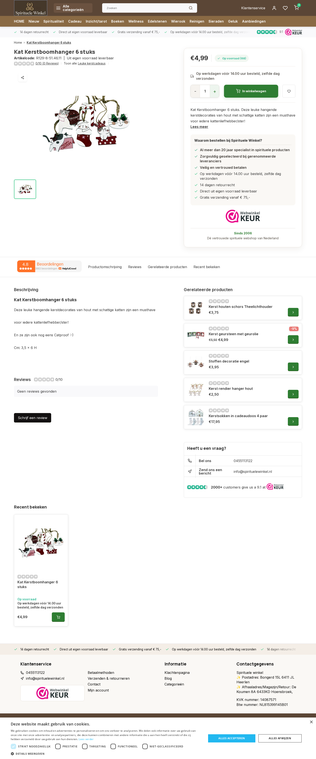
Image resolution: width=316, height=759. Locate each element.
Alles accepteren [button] (231, 738)
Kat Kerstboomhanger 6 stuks (49, 42)
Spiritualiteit (53, 21)
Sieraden (216, 21)
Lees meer (199, 126)
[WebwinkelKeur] (243, 216)
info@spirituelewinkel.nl (253, 471)
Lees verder (86, 739)
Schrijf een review (32, 418)
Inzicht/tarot (96, 21)
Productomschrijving (105, 267)
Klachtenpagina (177, 672)
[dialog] (158, 738)
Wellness (136, 21)
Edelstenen (157, 21)
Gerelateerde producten (167, 267)
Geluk (233, 21)
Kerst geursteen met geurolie (233, 334)
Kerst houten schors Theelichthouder (241, 306)
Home (18, 42)
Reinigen (197, 21)
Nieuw (34, 21)
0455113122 (243, 461)
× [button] (311, 722)
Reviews (134, 267)
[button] (106, 753)
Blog (168, 678)
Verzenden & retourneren (109, 678)
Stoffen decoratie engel (229, 361)
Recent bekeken (206, 267)
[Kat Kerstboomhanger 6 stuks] (41, 542)
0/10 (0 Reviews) (47, 63)
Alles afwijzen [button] (280, 738)
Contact (94, 684)
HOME (19, 21)
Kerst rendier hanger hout (231, 388)
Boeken (117, 21)
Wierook (178, 21)
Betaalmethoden (101, 672)
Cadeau (74, 21)
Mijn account (98, 690)
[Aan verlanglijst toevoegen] (61, 521)
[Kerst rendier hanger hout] (195, 389)
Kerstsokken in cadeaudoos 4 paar (238, 416)
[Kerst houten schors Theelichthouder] (195, 308)
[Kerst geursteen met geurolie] (195, 335)
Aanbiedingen (254, 21)
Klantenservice (253, 8)
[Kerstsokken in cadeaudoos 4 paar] (195, 417)
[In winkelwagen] (58, 617)
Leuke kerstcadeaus (92, 63)
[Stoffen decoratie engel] (195, 362)
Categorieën (174, 684)
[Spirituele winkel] (30, 8)
